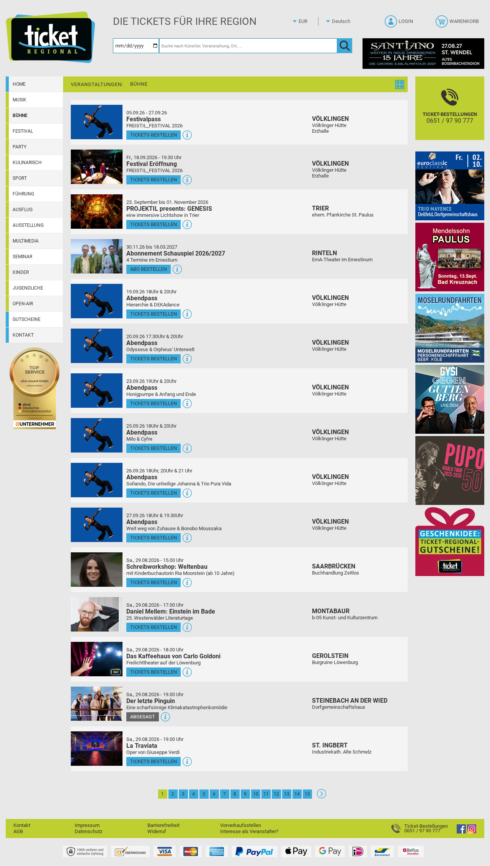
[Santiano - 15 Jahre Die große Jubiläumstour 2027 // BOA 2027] (423, 53)
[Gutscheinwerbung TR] (449, 541)
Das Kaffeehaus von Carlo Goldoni (173, 656)
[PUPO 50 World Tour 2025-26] (449, 470)
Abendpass (141, 298)
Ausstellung (28, 225)
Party (19, 147)
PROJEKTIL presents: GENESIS (169, 208)
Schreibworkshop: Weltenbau (166, 566)
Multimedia (26, 241)
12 (276, 794)
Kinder (21, 272)
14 (297, 794)
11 (266, 794)
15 (307, 794)
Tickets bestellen (153, 135)
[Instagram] (471, 832)
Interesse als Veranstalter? (249, 831)
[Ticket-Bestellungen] (397, 828)
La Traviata (141, 745)
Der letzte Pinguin (150, 701)
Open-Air (23, 303)
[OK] (344, 45)
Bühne (20, 115)
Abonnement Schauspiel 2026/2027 (175, 253)
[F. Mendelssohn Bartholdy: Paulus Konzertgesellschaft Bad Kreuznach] (449, 257)
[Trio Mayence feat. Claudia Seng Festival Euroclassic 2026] (449, 186)
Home (19, 84)
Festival (23, 131)
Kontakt (23, 335)
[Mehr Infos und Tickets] (96, 122)
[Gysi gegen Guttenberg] (449, 399)
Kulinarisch (27, 162)
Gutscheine (27, 319)
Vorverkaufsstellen (240, 825)
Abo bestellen (148, 269)
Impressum (87, 825)
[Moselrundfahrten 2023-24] (449, 328)
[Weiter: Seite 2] (321, 796)
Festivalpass (143, 119)
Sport (20, 178)
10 (255, 794)
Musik (19, 100)
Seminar (22, 256)
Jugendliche (28, 288)
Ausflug (23, 209)
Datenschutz (88, 831)
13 (286, 794)
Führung (23, 194)
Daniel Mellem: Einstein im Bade (170, 611)
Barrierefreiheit (163, 825)
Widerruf (156, 831)
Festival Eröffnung (151, 164)
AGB (18, 831)
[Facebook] (461, 832)
